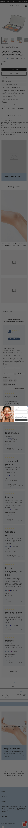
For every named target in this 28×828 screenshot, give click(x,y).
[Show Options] (26, 412)
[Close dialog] (27, 406)
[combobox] (20, 412)
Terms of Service (18, 418)
